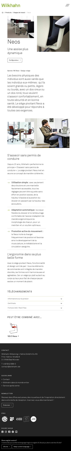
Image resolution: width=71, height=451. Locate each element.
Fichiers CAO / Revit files (17, 308)
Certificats (12, 303)
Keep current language (21, 446)
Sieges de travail (19, 12)
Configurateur (14, 60)
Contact (6, 379)
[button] (67, 5)
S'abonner (6, 405)
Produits (8, 12)
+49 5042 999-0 (9, 364)
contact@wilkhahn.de (10, 367)
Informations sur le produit (18, 299)
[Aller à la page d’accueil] (10, 5)
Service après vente (11, 386)
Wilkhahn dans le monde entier (16, 383)
